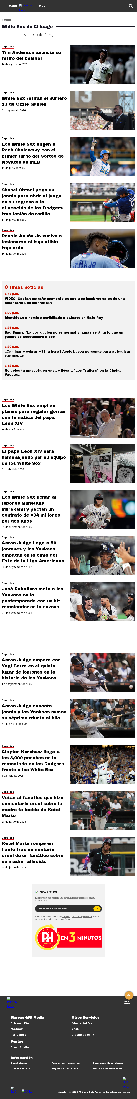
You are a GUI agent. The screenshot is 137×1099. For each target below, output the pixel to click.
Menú (13, 6)
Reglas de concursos (65, 1068)
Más (42, 6)
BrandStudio (20, 1047)
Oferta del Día (82, 1023)
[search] (131, 6)
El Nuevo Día (20, 1023)
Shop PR (77, 1029)
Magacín (17, 1029)
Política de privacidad (82, 916)
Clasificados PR (83, 1034)
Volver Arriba (127, 1002)
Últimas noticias (24, 287)
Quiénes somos (20, 1068)
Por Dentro (18, 1034)
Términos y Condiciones (108, 1063)
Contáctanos (19, 1063)
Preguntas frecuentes (66, 1063)
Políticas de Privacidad (107, 1068)
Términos (66, 916)
